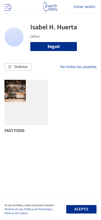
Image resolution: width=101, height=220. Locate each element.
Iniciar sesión (84, 7)
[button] (17, 67)
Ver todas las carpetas (78, 67)
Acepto (81, 209)
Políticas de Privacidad (37, 209)
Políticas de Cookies (15, 213)
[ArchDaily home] (50, 6)
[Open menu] (7, 7)
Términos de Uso (13, 209)
